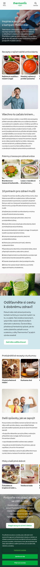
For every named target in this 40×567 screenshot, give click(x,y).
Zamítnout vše (20, 556)
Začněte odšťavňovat (16, 342)
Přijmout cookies (20, 563)
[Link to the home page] (20, 4)
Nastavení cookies (20, 550)
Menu (4, 5)
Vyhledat (35, 5)
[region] (20, 548)
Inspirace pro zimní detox (20, 525)
